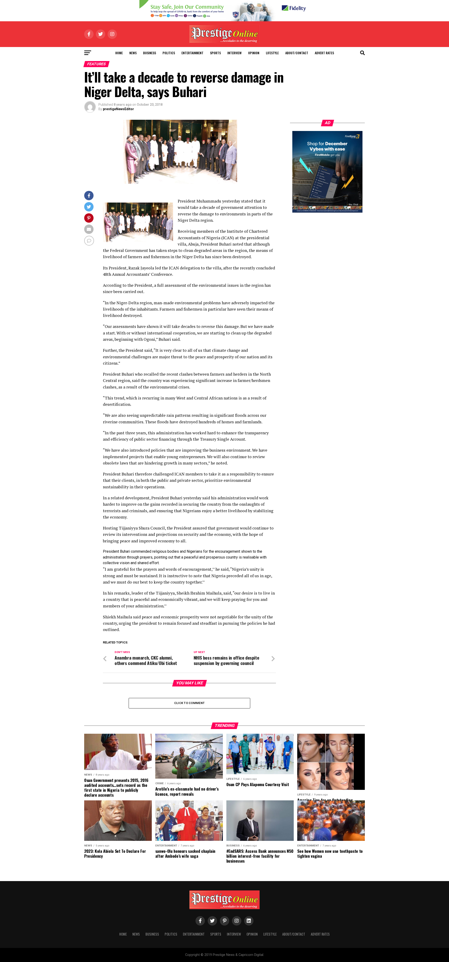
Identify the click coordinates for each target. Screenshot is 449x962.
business (149, 52)
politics (169, 52)
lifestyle (272, 52)
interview (234, 52)
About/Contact (296, 52)
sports (215, 52)
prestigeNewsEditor (118, 109)
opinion (253, 52)
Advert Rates (324, 52)
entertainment (192, 52)
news (133, 52)
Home (119, 52)
